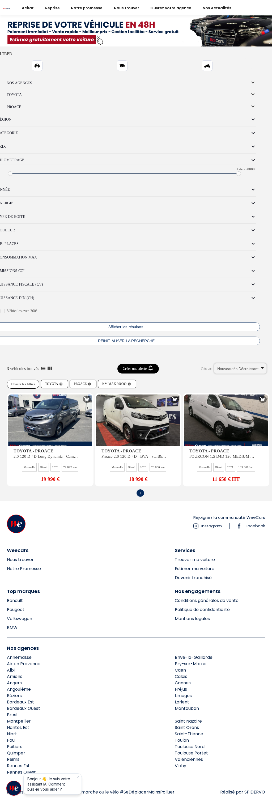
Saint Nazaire (188, 721)
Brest (12, 715)
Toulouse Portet (191, 753)
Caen (180, 670)
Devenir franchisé (193, 578)
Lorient (182, 702)
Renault (15, 600)
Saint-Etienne (189, 734)
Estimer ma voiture (194, 569)
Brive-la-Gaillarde (193, 657)
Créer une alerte (135, 369)
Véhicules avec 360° (22, 311)
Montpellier (19, 721)
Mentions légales (192, 619)
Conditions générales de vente (207, 600)
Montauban (187, 708)
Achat (28, 8)
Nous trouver (126, 8)
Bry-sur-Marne (190, 664)
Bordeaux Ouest (23, 708)
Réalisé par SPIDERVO (242, 792)
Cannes (183, 683)
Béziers (14, 696)
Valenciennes (189, 759)
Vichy (180, 766)
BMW (12, 628)
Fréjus (181, 689)
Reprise (52, 8)
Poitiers (14, 747)
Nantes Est (18, 727)
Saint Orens (187, 727)
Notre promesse (87, 8)
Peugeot (15, 609)
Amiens (14, 676)
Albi (11, 670)
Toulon (182, 740)
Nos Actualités (217, 8)
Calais (181, 676)
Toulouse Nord (190, 747)
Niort (12, 734)
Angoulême (19, 689)
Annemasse (19, 657)
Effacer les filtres (23, 384)
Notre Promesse (24, 569)
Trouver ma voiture (195, 560)
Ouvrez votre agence (170, 8)
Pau (11, 740)
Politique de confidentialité (202, 609)
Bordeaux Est (20, 702)
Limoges (183, 696)
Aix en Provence (23, 664)
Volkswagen (19, 619)
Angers (14, 683)
